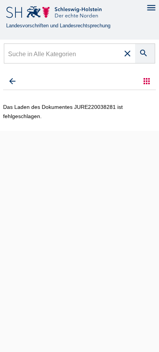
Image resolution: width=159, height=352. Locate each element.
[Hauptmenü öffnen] (151, 7)
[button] (146, 81)
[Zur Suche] (12, 81)
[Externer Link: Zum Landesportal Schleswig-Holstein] (54, 13)
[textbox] (62, 55)
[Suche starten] (145, 53)
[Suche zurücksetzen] (127, 53)
